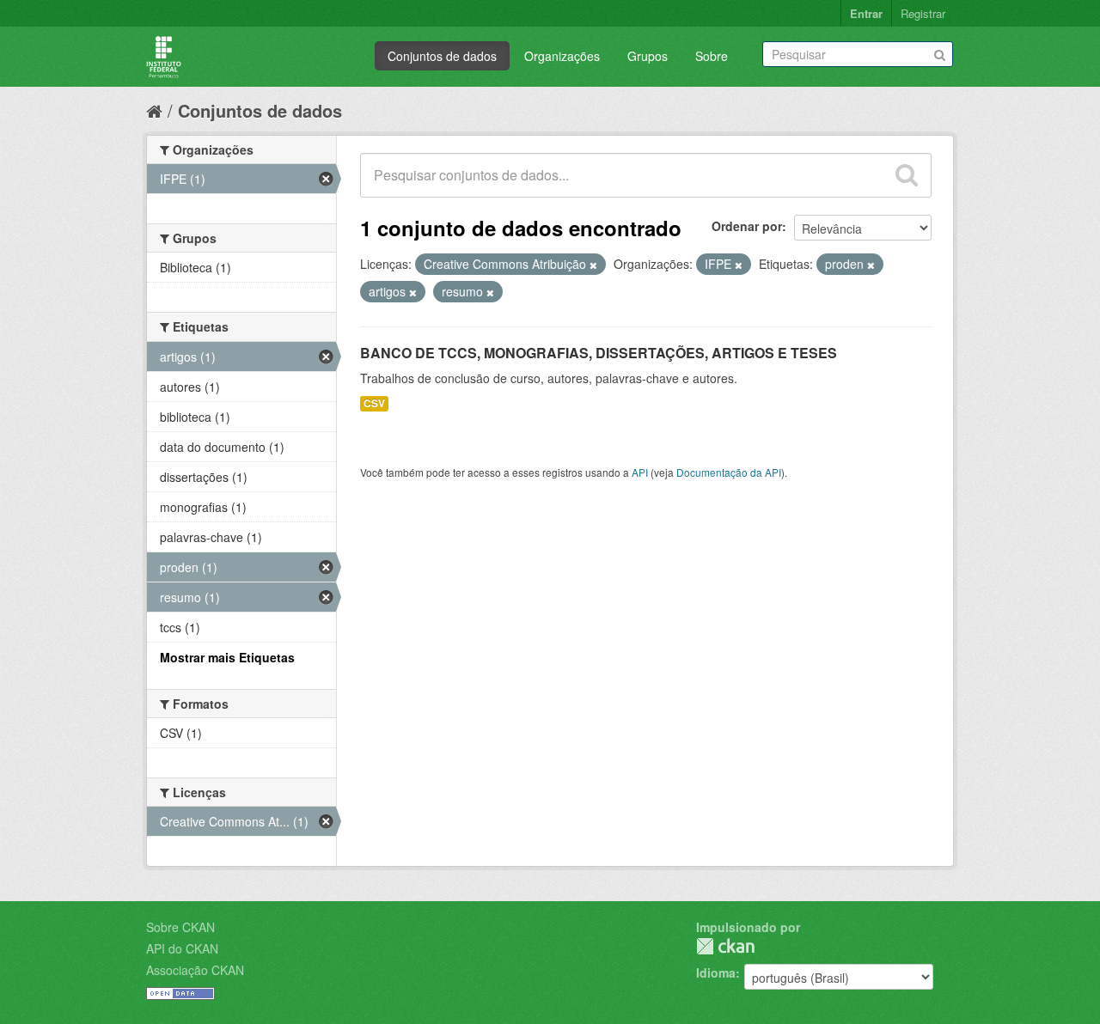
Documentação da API (728, 472)
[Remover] (593, 264)
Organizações (562, 55)
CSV (374, 403)
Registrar (923, 13)
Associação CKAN (195, 969)
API (640, 472)
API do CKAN (182, 948)
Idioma (716, 972)
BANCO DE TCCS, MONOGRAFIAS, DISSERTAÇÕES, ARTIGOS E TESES (598, 353)
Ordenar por (747, 226)
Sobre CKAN (180, 927)
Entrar (866, 13)
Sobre (711, 55)
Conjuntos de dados (442, 55)
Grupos (647, 55)
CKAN (725, 946)
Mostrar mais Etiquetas (227, 657)
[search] (907, 175)
